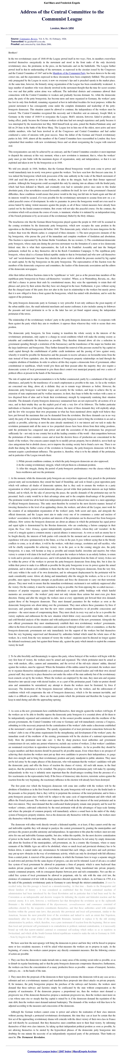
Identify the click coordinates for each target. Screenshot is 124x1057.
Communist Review (29, 38)
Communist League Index (42, 1051)
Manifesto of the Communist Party (69, 73)
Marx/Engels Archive (85, 1051)
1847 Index (65, 1051)
